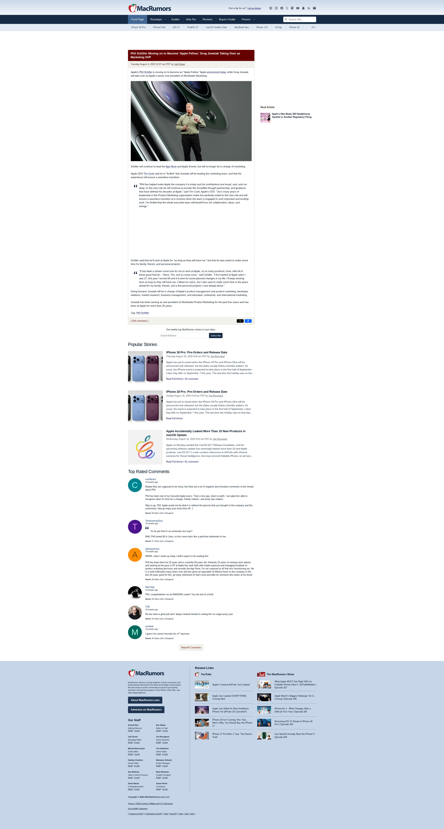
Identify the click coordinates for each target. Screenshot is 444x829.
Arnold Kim (133, 725)
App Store (171, 166)
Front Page (137, 19)
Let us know (254, 8)
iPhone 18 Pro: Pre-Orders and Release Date (196, 352)
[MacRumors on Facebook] (282, 8)
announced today (216, 72)
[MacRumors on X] (287, 8)
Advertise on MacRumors (146, 709)
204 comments (139, 321)
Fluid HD (173, 814)
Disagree (169, 513)
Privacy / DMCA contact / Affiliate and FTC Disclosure (150, 803)
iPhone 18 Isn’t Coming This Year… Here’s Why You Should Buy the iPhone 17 (232, 722)
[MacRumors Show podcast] (270, 8)
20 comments (192, 379)
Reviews (207, 19)
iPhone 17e (262, 27)
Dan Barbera (133, 772)
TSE (147, 606)
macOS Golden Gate (216, 27)
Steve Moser (133, 783)
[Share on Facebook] (248, 321)
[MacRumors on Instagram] (276, 8)
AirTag (278, 27)
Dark (192, 814)
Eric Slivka (160, 725)
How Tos (191, 19)
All (313, 27)
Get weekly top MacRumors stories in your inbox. (191, 329)
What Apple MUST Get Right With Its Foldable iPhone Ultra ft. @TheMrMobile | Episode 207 (295, 684)
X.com (137, 731)
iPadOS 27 (192, 27)
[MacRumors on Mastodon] (292, 8)
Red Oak (149, 587)
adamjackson (152, 549)
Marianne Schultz (164, 760)
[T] (135, 533)
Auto (181, 814)
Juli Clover (179, 64)
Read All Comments (191, 647)
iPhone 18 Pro (138, 27)
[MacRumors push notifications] (303, 8)
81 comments (192, 461)
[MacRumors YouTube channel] (298, 8)
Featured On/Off (136, 814)
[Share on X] (240, 321)
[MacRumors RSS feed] (309, 8)
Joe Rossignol (217, 356)
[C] (135, 491)
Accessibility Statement (137, 809)
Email (130, 731)
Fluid (166, 814)
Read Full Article (174, 379)
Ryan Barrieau (162, 772)
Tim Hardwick (162, 748)
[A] (135, 561)
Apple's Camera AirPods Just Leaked (231, 684)
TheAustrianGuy (154, 520)
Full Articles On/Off (153, 814)
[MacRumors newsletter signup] (314, 8)
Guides (175, 19)
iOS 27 (176, 27)
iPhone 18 (294, 27)
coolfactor (150, 479)
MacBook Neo (241, 27)
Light (187, 814)
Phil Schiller (145, 72)
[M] (135, 638)
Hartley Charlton (135, 760)
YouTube (206, 674)
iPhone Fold (159, 27)
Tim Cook (149, 173)
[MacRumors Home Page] (149, 8)
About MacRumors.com (145, 700)
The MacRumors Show (280, 674)
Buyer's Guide (227, 19)
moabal (149, 626)
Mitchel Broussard (136, 748)
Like (162, 513)
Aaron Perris (161, 783)
